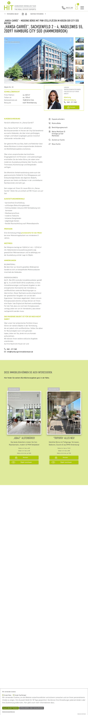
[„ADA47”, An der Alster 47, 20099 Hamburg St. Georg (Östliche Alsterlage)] (24, 433)
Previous (8, 60)
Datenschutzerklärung (8, 712)
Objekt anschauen (26, 462)
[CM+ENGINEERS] (20, 5)
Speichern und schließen (31, 708)
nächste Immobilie (36, 14)
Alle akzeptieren (10, 708)
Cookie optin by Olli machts (81, 713)
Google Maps (7, 695)
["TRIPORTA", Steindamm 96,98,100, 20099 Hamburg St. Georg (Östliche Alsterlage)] (63, 433)
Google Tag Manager (20, 695)
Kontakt (72, 107)
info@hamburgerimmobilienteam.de (20, 352)
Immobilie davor (13, 14)
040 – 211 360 (12, 349)
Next (69, 60)
